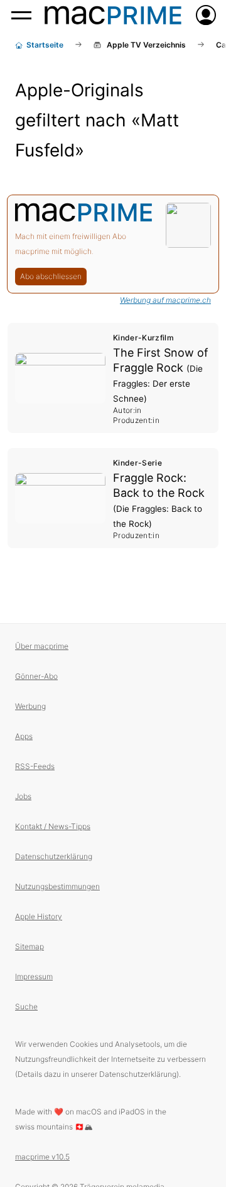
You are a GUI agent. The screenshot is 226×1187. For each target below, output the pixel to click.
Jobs (23, 796)
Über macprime (41, 646)
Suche (26, 1006)
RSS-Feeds (35, 766)
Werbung (30, 706)
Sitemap (29, 946)
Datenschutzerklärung (53, 856)
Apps (24, 736)
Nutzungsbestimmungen (57, 886)
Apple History (38, 916)
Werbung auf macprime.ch (165, 300)
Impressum (34, 976)
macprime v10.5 (42, 1156)
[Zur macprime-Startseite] (113, 15)
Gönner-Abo (36, 676)
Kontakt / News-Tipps (52, 826)
